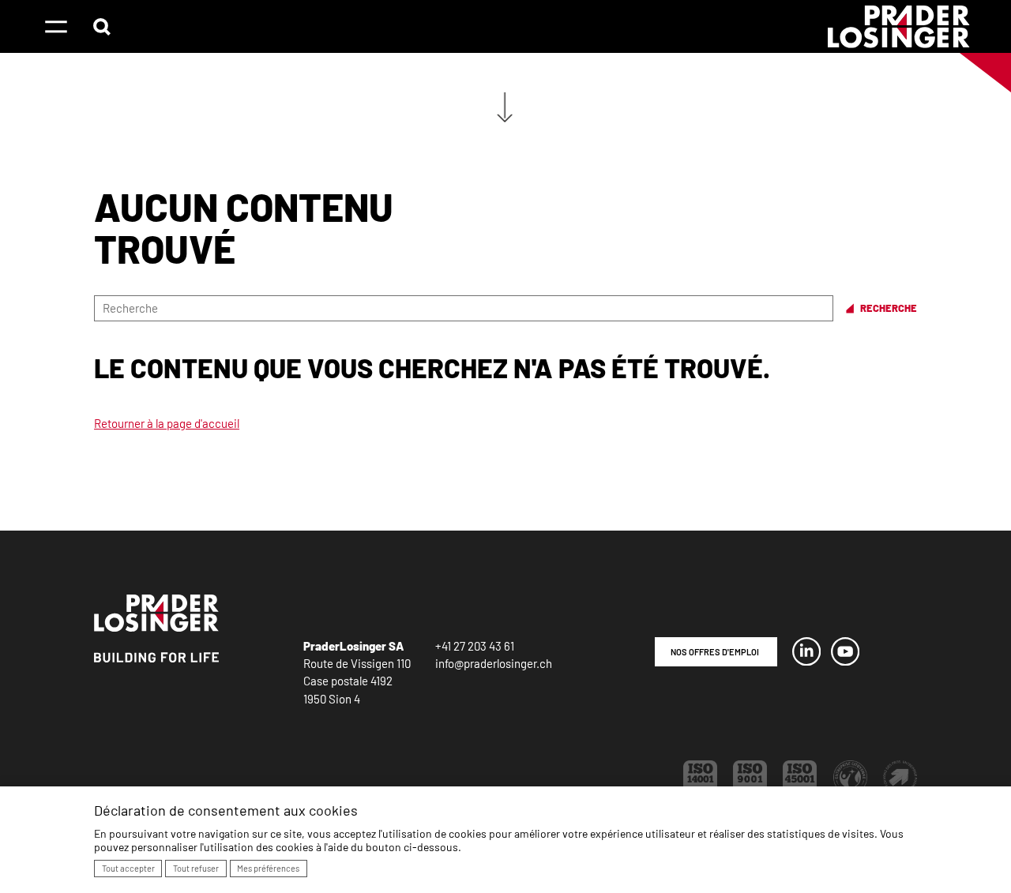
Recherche (888, 308)
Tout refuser (196, 868)
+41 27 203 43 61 (474, 646)
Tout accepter (128, 868)
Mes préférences (268, 868)
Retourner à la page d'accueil (166, 423)
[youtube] (845, 661)
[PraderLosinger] (899, 27)
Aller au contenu (505, 102)
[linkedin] (806, 661)
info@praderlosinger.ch (493, 663)
